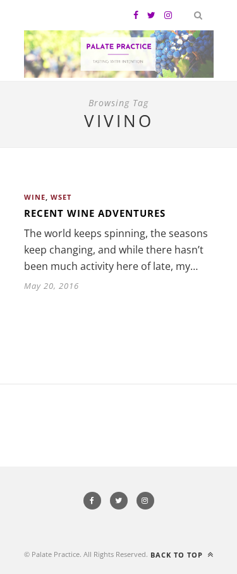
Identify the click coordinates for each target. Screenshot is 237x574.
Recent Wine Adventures (95, 213)
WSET (61, 197)
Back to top (177, 554)
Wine (35, 197)
